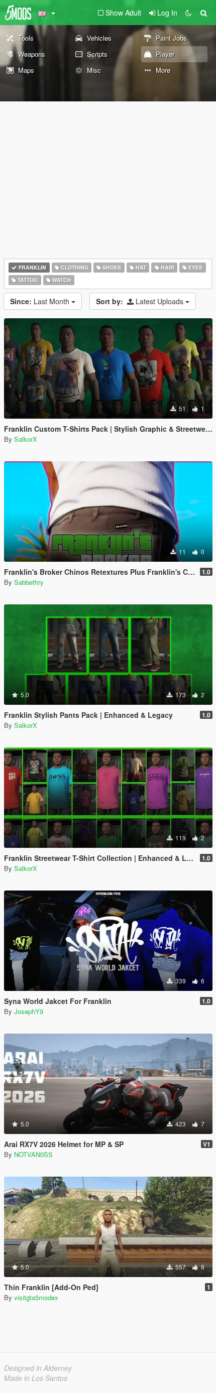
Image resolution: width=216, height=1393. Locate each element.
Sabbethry (29, 582)
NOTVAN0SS (33, 1154)
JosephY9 (28, 1011)
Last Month (40, 301)
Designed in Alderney (38, 1368)
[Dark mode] (188, 12)
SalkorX (25, 439)
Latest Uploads (140, 301)
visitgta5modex (36, 1297)
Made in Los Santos (35, 1378)
